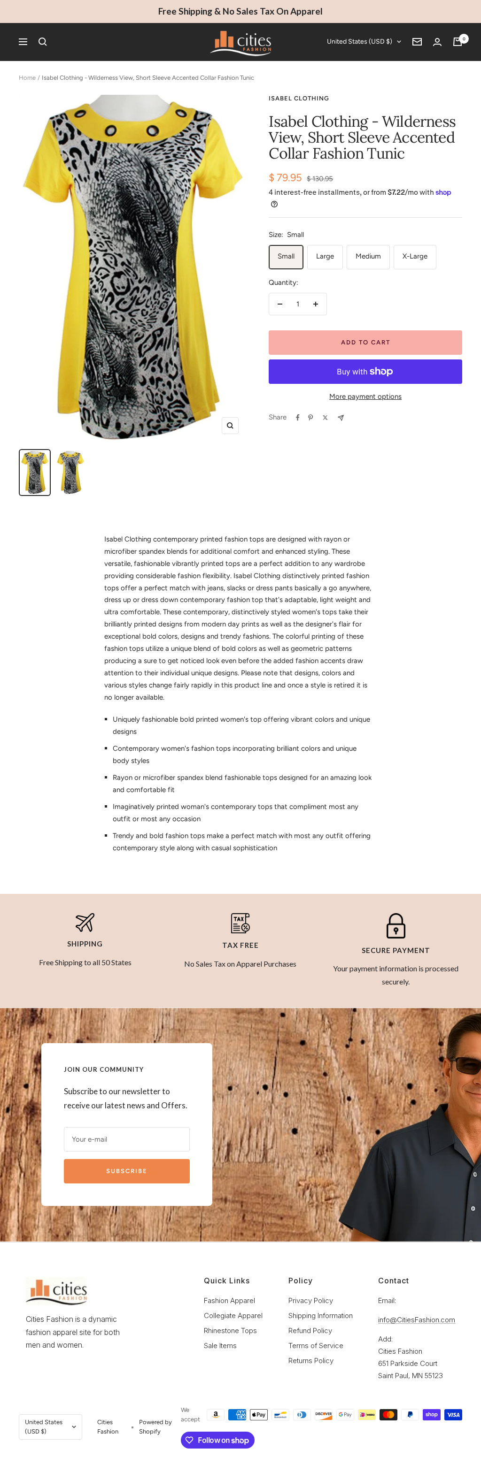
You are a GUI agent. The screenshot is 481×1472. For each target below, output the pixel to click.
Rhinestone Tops (230, 1330)
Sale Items (220, 1345)
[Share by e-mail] (341, 418)
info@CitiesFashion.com (416, 1319)
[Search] (43, 42)
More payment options (365, 396)
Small (286, 256)
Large (325, 256)
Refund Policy (310, 1330)
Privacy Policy (310, 1300)
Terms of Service (315, 1345)
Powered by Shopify (155, 1427)
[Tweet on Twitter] (325, 417)
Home (27, 77)
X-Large (415, 256)
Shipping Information (320, 1315)
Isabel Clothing (299, 98)
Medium (368, 256)
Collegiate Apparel (233, 1315)
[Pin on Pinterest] (310, 417)
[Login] (437, 42)
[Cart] (457, 42)
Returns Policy (311, 1360)
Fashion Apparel (229, 1300)
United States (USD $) (359, 42)
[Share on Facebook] (298, 417)
